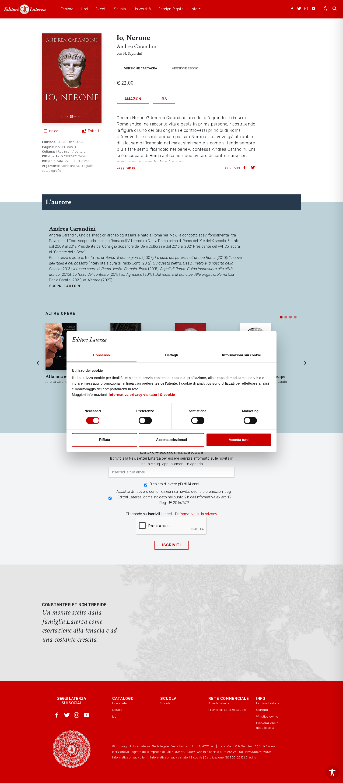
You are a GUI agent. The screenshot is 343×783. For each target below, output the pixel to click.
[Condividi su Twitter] (253, 168)
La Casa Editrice (268, 703)
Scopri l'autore (65, 286)
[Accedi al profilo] (325, 9)
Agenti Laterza (219, 703)
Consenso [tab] (101, 355)
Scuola (117, 709)
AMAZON (132, 99)
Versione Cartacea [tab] (140, 68)
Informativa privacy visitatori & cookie (142, 395)
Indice (53, 131)
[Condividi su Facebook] (245, 168)
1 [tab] (281, 317)
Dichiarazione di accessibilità (267, 725)
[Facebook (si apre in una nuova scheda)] (292, 9)
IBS (164, 99)
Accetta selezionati (171, 440)
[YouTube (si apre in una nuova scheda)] (313, 9)
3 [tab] (290, 317)
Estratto (95, 131)
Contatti (262, 709)
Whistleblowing (267, 716)
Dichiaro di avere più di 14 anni (174, 484)
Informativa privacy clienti (130, 757)
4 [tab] (295, 317)
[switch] (145, 420)
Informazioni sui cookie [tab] (241, 355)
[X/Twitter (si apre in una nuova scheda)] (299, 9)
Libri (115, 716)
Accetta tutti (238, 440)
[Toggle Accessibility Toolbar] (332, 772)
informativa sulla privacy (197, 514)
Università (119, 703)
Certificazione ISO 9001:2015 (224, 757)
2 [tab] (285, 317)
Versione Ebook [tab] (185, 68)
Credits (251, 757)
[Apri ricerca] (334, 9)
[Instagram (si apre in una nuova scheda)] (306, 9)
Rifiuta (104, 440)
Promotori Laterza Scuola (227, 709)
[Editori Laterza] (25, 9)
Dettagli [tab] (171, 355)
